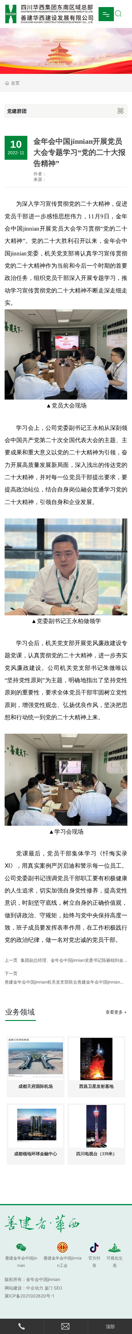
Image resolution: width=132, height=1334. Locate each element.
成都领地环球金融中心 (35, 1154)
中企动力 (34, 1287)
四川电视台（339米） (96, 1154)
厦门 (48, 1288)
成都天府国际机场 (35, 1086)
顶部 (110, 1326)
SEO (58, 1287)
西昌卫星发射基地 (96, 1086)
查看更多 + (116, 1012)
